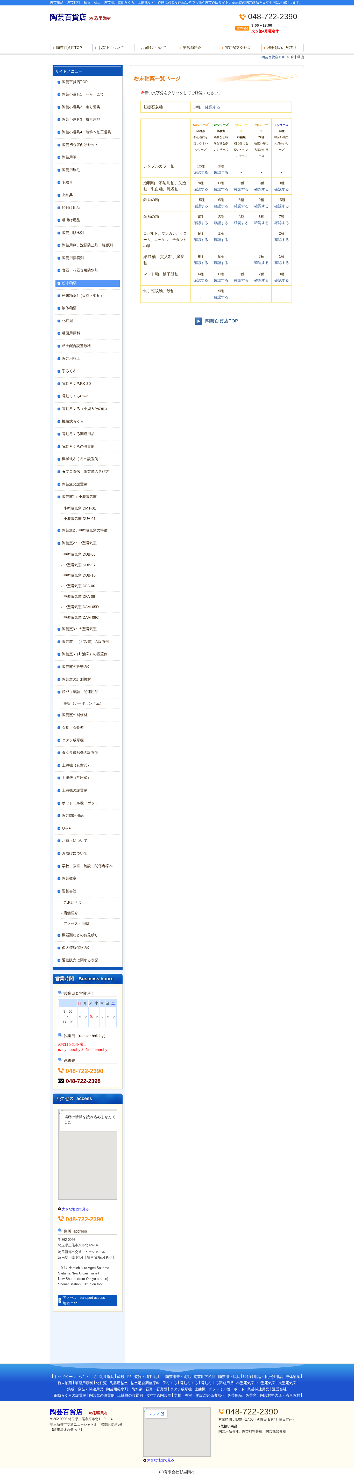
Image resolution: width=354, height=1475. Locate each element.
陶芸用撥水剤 (73, 233)
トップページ (65, 1377)
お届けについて (153, 48)
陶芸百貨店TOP (69, 48)
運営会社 (69, 891)
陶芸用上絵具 (229, 1377)
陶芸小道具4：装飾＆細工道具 (86, 132)
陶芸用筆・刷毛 (178, 1377)
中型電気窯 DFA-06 (79, 586)
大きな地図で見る (75, 1209)
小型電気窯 (245, 1383)
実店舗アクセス (238, 48)
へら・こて (88, 1377)
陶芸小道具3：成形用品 (81, 119)
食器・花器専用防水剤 (80, 270)
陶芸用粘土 (71, 358)
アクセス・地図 (76, 923)
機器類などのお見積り (80, 935)
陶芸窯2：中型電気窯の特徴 (85, 530)
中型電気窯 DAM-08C (81, 617)
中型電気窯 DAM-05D (81, 607)
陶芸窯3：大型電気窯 (79, 629)
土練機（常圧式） (76, 778)
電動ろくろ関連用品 (78, 434)
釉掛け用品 (71, 220)
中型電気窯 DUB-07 (79, 565)
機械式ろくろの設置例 (80, 459)
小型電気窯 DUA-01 (79, 519)
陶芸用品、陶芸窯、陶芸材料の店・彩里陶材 (264, 1395)
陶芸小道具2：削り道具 (81, 107)
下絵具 (67, 182)
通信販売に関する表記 (80, 960)
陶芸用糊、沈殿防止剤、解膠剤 (87, 245)
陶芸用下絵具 (204, 1377)
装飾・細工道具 (147, 1377)
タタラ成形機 (73, 740)
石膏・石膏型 (73, 727)
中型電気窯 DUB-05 (79, 554)
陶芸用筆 (69, 157)
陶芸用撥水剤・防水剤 (124, 1389)
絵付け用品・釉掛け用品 (263, 1377)
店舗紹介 (70, 913)
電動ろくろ (189, 1383)
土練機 (200, 1389)
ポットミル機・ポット (80, 803)
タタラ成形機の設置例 (80, 752)
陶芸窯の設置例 (74, 484)
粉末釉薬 (69, 283)
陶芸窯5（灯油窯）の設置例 (85, 654)
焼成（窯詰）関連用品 (80, 692)
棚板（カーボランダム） (83, 703)
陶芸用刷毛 (71, 170)
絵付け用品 (71, 207)
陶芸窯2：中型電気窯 (79, 543)
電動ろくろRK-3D (76, 383)
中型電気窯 (266, 1383)
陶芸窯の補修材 (74, 715)
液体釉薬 (69, 308)
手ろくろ (69, 371)
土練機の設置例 (74, 790)
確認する (212, 107)
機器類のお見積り (281, 48)
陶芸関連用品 (73, 815)
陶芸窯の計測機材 (76, 679)
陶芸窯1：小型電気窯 (79, 497)
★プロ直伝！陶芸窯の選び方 (85, 471)
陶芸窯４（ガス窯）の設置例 (85, 641)
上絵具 (67, 195)
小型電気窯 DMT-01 (79, 508)
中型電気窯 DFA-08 (79, 596)
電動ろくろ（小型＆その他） (85, 409)
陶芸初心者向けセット (80, 145)
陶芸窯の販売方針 (76, 667)
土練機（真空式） (76, 765)
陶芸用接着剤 (73, 258)
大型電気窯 (287, 1383)
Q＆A (66, 828)
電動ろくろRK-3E (76, 396)
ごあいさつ (72, 902)
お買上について (111, 48)
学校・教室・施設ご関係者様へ (87, 866)
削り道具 (107, 1377)
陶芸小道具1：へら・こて (83, 94)
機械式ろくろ (73, 421)
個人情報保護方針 (76, 948)
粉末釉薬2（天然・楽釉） (83, 295)
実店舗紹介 (192, 48)
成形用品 (124, 1377)
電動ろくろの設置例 (78, 446)
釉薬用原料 (71, 333)
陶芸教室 (69, 878)
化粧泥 (67, 321)
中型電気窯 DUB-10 (79, 575)
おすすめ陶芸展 (158, 1395)
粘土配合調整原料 (76, 346)
